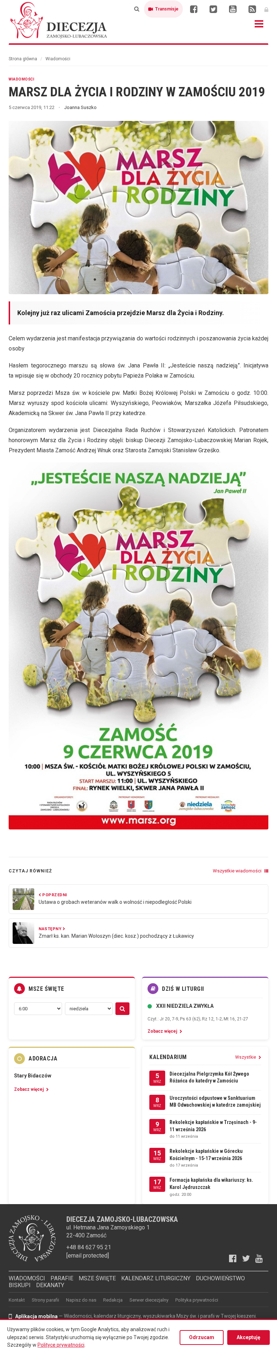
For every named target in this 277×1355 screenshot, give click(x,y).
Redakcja (113, 1300)
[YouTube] (232, 9)
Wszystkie (246, 1057)
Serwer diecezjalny (148, 1300)
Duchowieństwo (220, 1278)
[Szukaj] (137, 9)
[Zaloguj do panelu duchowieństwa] (266, 9)
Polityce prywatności (61, 1345)
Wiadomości (57, 58)
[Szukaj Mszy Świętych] (122, 1008)
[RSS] (252, 9)
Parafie (61, 1278)
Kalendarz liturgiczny (155, 1278)
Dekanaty (50, 1285)
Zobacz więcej (163, 1031)
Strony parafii (45, 1300)
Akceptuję (248, 1337)
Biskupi (20, 1285)
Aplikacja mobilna (36, 1316)
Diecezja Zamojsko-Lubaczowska (59, 20)
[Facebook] (193, 9)
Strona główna (23, 58)
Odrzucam (201, 1337)
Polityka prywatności (196, 1300)
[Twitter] (213, 9)
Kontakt (17, 1300)
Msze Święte (97, 1278)
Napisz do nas (81, 1300)
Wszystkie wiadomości (238, 870)
